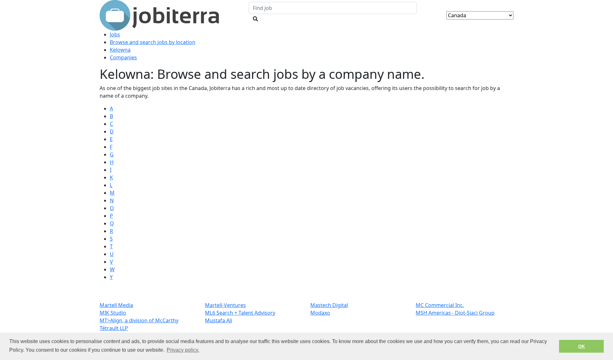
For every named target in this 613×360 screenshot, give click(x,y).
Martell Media (116, 305)
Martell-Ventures (225, 305)
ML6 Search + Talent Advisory (240, 312)
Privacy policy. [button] (183, 350)
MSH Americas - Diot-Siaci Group (455, 312)
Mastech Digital (329, 305)
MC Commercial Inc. (440, 305)
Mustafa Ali (218, 320)
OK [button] (581, 346)
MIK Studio (113, 312)
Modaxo (320, 312)
